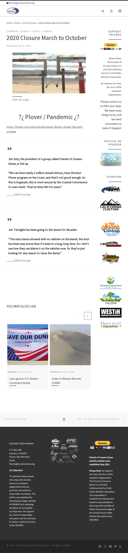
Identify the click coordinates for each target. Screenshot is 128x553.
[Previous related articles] (80, 316)
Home (9, 22)
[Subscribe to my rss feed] (120, 546)
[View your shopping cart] (111, 11)
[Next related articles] (88, 316)
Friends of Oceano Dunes (36, 545)
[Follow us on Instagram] (105, 546)
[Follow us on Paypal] (115, 546)
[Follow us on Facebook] (99, 546)
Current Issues (29, 22)
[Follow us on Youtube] (110, 546)
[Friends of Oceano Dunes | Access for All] (13, 10)
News (17, 22)
